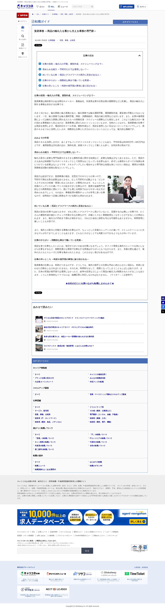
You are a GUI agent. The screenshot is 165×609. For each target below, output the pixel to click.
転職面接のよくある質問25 (45, 469)
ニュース (64, 6)
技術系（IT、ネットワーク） (46, 418)
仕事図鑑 (52, 40)
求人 (53, 6)
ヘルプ (107, 532)
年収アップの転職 (97, 381)
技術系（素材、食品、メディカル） (49, 422)
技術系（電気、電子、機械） (101, 422)
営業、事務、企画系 (67, 40)
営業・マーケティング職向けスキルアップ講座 (108, 394)
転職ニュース (40, 465)
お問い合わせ (41, 535)
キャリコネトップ (23, 532)
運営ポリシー (78, 532)
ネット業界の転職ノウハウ (45, 442)
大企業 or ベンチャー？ (44, 381)
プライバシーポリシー (64, 535)
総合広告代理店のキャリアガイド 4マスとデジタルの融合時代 (68, 327)
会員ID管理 (53, 532)
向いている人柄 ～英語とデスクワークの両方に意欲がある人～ (72, 74)
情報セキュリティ (99, 535)
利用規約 (115, 532)
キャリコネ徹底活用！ (98, 374)
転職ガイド (42, 21)
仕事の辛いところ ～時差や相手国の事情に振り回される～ (70, 85)
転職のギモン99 (96, 465)
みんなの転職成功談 (97, 378)
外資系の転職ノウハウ (43, 445)
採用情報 (145, 567)
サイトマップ (112, 535)
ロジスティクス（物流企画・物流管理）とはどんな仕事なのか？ (69, 345)
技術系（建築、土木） (98, 418)
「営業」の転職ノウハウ (44, 438)
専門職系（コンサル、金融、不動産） (104, 414)
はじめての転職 (96, 462)
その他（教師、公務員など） (101, 410)
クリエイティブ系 (97, 407)
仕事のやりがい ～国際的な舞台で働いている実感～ (67, 80)
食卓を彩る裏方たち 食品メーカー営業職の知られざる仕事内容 (69, 336)
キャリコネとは (65, 532)
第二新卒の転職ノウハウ (44, 449)
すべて (37, 374)
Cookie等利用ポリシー (83, 535)
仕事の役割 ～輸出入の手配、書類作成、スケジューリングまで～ (73, 63)
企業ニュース (42, 532)
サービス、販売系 (42, 410)
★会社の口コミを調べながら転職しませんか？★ (90, 283)
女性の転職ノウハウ (97, 445)
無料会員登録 (128, 6)
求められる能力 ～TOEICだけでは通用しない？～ (66, 69)
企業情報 (51, 535)
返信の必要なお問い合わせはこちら (59, 545)
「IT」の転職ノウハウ (98, 434)
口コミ (42, 6)
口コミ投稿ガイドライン (94, 532)
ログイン (143, 6)
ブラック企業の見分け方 (44, 378)
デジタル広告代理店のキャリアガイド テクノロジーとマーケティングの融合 (74, 318)
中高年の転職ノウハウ (98, 442)
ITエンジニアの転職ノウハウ (101, 438)
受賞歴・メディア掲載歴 (25, 535)
